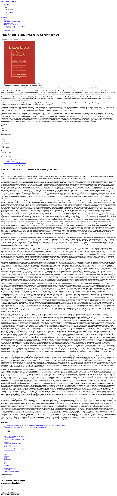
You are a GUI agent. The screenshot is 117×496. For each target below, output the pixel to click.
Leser (5, 457)
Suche (6, 14)
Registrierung (7, 459)
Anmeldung (7, 460)
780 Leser (7, 4)
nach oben (3, 477)
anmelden (7, 6)
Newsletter (7, 465)
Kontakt (6, 463)
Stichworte (10, 9)
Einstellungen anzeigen (8, 492)
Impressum (7, 469)
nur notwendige (5, 494)
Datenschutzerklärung (10, 468)
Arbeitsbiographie (9, 30)
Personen (10, 11)
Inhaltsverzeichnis (9, 161)
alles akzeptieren (15, 494)
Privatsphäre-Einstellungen (11, 471)
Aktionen (10, 12)
